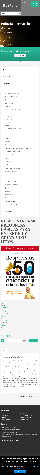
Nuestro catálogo (5, 419)
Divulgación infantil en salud (13, 128)
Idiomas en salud (9, 155)
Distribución (4, 413)
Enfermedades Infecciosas (12, 135)
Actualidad (23, 351)
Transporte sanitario (10, 201)
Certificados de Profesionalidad (13, 109)
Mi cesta (24, 2)
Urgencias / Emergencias (11, 204)
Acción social (8, 90)
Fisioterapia (8, 145)
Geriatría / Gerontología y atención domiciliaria (18, 148)
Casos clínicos (9, 103)
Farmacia (7, 141)
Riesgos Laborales (10, 194)
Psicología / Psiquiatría (11, 184)
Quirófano (7, 188)
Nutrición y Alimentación (12, 171)
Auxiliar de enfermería (11, 96)
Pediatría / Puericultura (11, 181)
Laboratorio (8, 161)
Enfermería (8, 138)
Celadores (7, 106)
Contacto (3, 417)
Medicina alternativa (10, 165)
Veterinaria (8, 208)
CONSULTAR (20, 55)
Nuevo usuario (24, 419)
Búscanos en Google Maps (11, 440)
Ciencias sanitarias (10, 113)
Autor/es (13, 351)
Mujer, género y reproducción (13, 168)
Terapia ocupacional (10, 198)
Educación (8, 131)
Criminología (8, 116)
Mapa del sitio (24, 413)
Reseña (5, 351)
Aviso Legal (4, 415)
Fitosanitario (8, 211)
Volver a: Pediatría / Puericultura (29, 396)
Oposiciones (8, 178)
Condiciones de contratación (28, 417)
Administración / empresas (12, 93)
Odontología (8, 174)
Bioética (7, 100)
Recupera (7, 191)
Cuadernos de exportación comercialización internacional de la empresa (21, 121)
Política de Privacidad (26, 415)
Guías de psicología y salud (12, 151)
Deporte (7, 125)
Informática (8, 158)
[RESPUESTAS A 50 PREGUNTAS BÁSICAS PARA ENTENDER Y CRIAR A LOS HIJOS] (20, 272)
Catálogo (35, 4)
